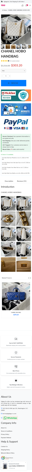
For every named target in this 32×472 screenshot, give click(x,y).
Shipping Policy (5, 449)
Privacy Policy (5, 434)
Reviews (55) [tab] (21, 181)
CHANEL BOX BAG (16, 312)
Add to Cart (14, 83)
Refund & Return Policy (7, 453)
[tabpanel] (16, 300)
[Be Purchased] (5, 466)
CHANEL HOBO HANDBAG (11, 192)
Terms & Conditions (6, 431)
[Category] (30, 5)
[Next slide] (30, 278)
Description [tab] (9, 181)
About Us (3, 428)
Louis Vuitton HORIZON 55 (17, 466)
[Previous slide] (28, 278)
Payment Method (6, 437)
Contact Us (4, 446)
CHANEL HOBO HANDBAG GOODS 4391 (19, 10)
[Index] (22, 5)
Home (5, 10)
